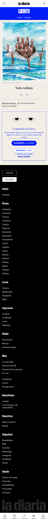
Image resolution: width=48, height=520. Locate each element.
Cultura (5, 224)
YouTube (6, 448)
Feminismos (7, 239)
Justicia (5, 247)
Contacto (6, 492)
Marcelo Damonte (9, 103)
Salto (4, 299)
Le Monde (6, 317)
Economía (6, 232)
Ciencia (5, 217)
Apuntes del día (9, 365)
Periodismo (7, 340)
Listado (5, 401)
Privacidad (7, 489)
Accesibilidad (8, 485)
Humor (5, 383)
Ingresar (9, 173)
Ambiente (6, 209)
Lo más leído (8, 362)
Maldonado (7, 292)
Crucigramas (8, 387)
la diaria (5, 314)
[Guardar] (21, 95)
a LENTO (24, 150)
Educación (7, 236)
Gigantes (6, 325)
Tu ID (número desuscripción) (10, 406)
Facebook (6, 459)
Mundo (5, 254)
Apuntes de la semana (12, 369)
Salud (4, 266)
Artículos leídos (9, 347)
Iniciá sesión (24, 156)
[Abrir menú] (4, 3)
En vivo (5, 373)
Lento (19, 17)
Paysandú (6, 295)
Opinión (5, 258)
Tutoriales (6, 481)
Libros (5, 251)
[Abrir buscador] (44, 3)
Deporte (6, 228)
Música (5, 343)
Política (5, 262)
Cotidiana (6, 220)
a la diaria (24, 143)
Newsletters (7, 440)
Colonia (5, 288)
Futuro (5, 243)
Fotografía (6, 379)
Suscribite (9, 179)
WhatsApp (6, 451)
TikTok (5, 463)
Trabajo (5, 270)
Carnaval (6, 213)
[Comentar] (27, 95)
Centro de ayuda (9, 477)
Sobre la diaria (9, 422)
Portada (5, 195)
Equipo (5, 426)
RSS (4, 444)
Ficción (28, 17)
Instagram (6, 455)
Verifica (5, 273)
